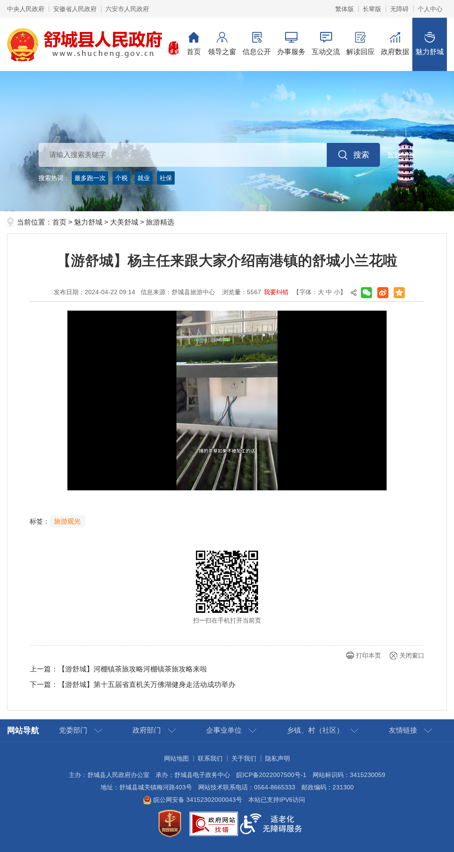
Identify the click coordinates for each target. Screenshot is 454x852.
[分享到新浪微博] (382, 292)
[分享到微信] (366, 292)
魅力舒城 (429, 51)
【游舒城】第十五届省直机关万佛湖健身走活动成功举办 (146, 684)
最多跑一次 (90, 177)
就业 (143, 177)
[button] (372, 8)
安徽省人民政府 (75, 8)
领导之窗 (222, 51)
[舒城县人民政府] (93, 43)
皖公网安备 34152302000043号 (197, 799)
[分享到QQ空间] (399, 292)
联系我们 (210, 758)
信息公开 (257, 51)
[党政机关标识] (170, 823)
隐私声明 (277, 758)
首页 (194, 51)
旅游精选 (160, 222)
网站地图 (176, 758)
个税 (121, 177)
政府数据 (395, 51)
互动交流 (326, 51)
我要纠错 (276, 292)
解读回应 (360, 51)
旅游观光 (67, 521)
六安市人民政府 (127, 8)
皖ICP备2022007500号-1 (271, 774)
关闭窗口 (411, 655)
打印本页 (368, 655)
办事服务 (291, 51)
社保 (166, 177)
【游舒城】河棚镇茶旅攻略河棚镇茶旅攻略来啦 (132, 669)
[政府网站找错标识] (213, 823)
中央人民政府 (25, 8)
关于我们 (243, 758)
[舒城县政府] (227, 141)
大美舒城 (124, 222)
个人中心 (430, 8)
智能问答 (401, 154)
